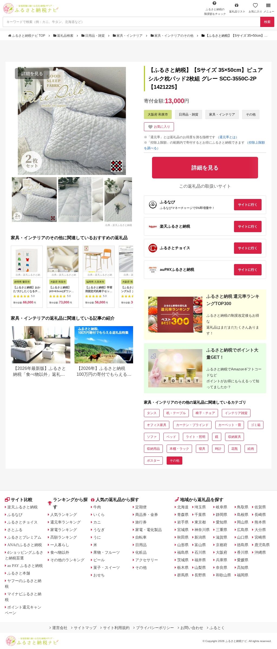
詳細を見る (32, 73)
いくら (99, 514)
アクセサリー (146, 560)
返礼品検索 (65, 36)
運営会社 (59, 628)
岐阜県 (221, 507)
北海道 (183, 507)
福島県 (183, 552)
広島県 (242, 530)
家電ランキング (63, 530)
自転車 (141, 537)
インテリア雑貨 (236, 413)
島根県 (242, 514)
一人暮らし (59, 545)
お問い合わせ (191, 628)
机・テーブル (176, 413)
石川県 (200, 552)
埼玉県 (200, 507)
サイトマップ (85, 628)
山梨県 (200, 567)
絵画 (251, 449)
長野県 (200, 575)
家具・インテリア (129, 36)
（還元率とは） (227, 137)
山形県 (183, 545)
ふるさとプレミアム (24, 537)
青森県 (183, 514)
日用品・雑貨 (94, 36)
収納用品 (153, 449)
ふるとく (217, 628)
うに (97, 537)
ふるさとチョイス (22, 522)
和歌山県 (223, 575)
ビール (99, 560)
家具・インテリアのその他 (174, 36)
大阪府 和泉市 (158, 114)
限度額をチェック (215, 11)
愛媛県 (242, 560)
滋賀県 (221, 537)
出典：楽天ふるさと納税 (118, 225)
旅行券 (141, 522)
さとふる (14, 530)
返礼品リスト (237, 11)
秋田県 (183, 537)
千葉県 (200, 514)
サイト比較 (21, 499)
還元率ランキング (65, 522)
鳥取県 (242, 507)
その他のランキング (67, 560)
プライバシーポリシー (155, 628)
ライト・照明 (195, 437)
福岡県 (242, 575)
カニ (97, 522)
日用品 (141, 545)
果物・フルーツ (106, 552)
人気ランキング (63, 514)
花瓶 (234, 449)
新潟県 (200, 537)
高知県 (242, 567)
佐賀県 (260, 507)
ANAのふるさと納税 (24, 545)
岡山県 (242, 522)
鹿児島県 (262, 545)
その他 (251, 114)
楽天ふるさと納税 (22, 507)
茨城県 (183, 560)
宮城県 (183, 530)
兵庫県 (221, 560)
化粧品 (141, 552)
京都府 (221, 545)
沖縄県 (260, 552)
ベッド (171, 437)
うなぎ (99, 530)
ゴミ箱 (255, 425)
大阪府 (221, 552)
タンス (152, 413)
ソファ (152, 437)
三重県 (221, 530)
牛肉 (97, 507)
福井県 (200, 560)
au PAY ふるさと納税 (25, 565)
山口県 (242, 537)
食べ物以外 (59, 552)
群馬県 (183, 575)
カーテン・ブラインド (192, 425)
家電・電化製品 (148, 530)
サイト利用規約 (116, 628)
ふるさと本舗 (18, 573)
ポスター (153, 460)
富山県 (200, 545)
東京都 (200, 522)
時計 (218, 449)
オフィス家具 (156, 425)
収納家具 (234, 437)
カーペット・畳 (229, 425)
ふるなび (14, 514)
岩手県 (183, 522)
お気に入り (255, 11)
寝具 (202, 449)
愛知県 (221, 522)
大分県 (260, 530)
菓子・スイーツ (106, 567)
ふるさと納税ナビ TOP (28, 36)
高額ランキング (63, 537)
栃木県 (183, 567)
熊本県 (260, 522)
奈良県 (221, 567)
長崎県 (260, 514)
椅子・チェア (205, 413)
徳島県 (242, 545)
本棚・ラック (179, 449)
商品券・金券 (146, 514)
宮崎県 (260, 537)
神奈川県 (202, 530)
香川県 (242, 552)
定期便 (141, 507)
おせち (99, 575)
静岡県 (221, 514)
